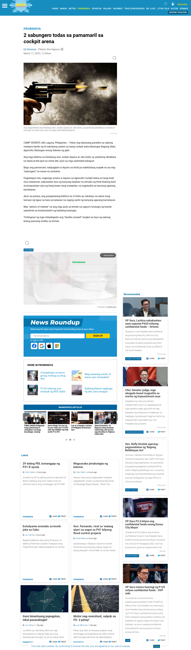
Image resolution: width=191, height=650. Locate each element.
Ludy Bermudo (81, 625)
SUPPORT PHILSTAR (178, 12)
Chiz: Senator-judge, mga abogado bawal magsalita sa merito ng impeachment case (142, 393)
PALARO (107, 8)
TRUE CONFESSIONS (134, 8)
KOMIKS (184, 8)
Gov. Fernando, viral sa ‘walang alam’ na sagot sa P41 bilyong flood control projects (93, 530)
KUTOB (174, 8)
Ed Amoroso (30, 49)
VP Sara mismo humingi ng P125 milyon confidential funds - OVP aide (145, 590)
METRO (72, 8)
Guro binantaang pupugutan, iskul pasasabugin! (41, 618)
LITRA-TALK (163, 8)
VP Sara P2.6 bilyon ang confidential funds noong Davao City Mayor (144, 524)
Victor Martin (30, 472)
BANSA (63, 8)
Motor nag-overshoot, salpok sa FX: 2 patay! (94, 618)
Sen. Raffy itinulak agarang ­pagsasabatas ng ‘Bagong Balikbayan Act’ (142, 447)
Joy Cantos (29, 535)
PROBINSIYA (84, 8)
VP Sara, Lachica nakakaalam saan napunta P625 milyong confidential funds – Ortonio (143, 323)
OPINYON (96, 8)
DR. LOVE (150, 8)
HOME (55, 8)
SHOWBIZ (118, 8)
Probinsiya (32, 28)
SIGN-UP (98, 335)
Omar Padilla (81, 538)
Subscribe (182, 4)
